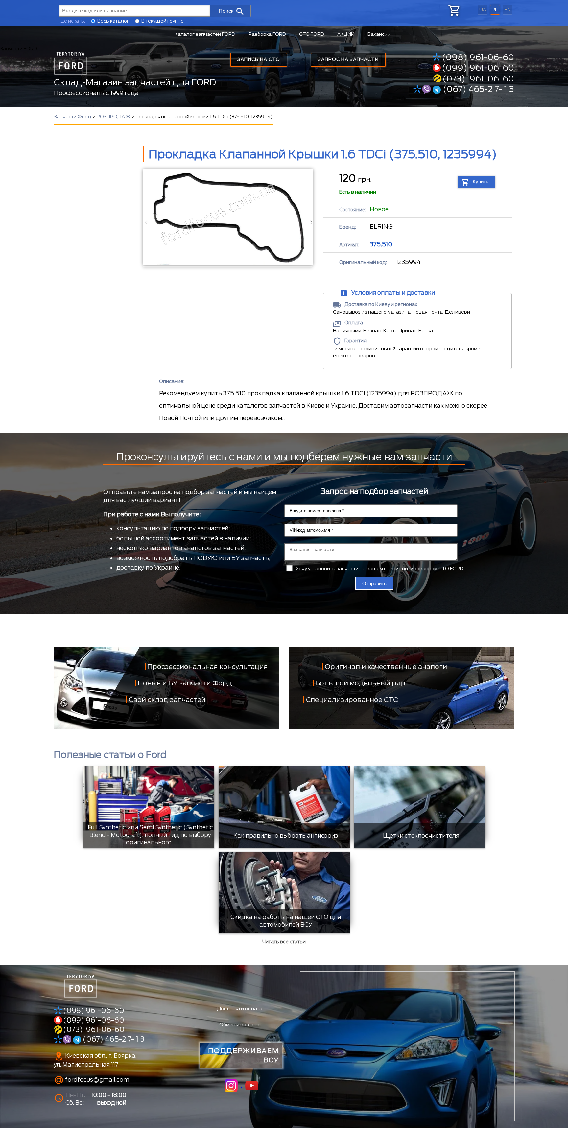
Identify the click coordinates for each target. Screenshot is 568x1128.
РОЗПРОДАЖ (113, 116)
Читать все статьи (284, 941)
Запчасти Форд (72, 116)
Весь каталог (113, 21)
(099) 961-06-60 (478, 68)
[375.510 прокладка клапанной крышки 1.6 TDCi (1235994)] (227, 217)
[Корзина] (453, 10)
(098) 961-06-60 (478, 57)
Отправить (374, 583)
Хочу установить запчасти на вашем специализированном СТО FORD (379, 568)
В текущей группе (162, 21)
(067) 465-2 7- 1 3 (477, 89)
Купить (480, 181)
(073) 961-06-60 (478, 78)
